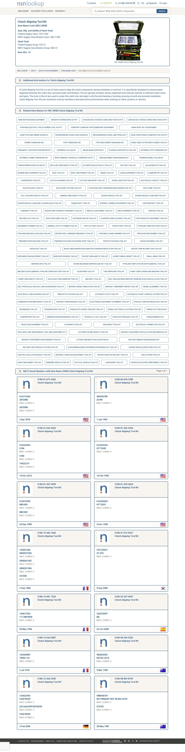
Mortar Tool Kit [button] (155, 211)
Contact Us (23, 741)
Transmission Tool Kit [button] (54, 309)
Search (92, 3)
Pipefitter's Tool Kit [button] (121, 226)
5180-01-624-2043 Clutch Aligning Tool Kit (49, 430)
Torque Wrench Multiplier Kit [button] (31, 165)
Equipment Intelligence (42, 11)
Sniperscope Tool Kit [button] (41, 264)
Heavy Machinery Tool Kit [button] (29, 362)
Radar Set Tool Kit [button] (38, 249)
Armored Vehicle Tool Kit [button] (58, 362)
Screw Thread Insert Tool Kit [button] (126, 256)
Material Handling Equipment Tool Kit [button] (73, 355)
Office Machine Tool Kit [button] (57, 218)
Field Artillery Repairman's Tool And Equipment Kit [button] (42, 332)
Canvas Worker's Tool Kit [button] (132, 173)
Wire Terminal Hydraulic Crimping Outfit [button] (74, 158)
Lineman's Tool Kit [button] (29, 211)
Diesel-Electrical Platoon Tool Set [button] (124, 309)
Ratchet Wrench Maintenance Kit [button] (144, 340)
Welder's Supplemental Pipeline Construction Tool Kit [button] (43, 271)
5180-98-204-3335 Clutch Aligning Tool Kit (126, 639)
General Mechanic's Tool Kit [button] (73, 196)
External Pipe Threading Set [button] (154, 150)
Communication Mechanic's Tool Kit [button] (34, 302)
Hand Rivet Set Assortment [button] (144, 127)
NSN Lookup (22, 71)
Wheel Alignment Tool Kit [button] (155, 287)
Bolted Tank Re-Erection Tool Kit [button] (146, 249)
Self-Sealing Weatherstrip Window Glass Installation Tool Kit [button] (137, 279)
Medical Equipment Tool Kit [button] (100, 211)
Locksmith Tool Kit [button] (73, 324)
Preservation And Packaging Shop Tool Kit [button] (74, 241)
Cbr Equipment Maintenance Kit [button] (114, 158)
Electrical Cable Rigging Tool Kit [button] (33, 294)
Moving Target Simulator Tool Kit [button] (84, 287)
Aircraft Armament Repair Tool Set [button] (121, 287)
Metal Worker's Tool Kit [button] (128, 211)
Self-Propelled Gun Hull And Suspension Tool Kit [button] (41, 287)
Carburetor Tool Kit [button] (157, 173)
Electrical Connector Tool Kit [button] (150, 324)
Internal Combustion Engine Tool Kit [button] (117, 203)
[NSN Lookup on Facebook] (129, 741)
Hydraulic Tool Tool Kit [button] (95, 317)
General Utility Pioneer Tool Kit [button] (62, 226)
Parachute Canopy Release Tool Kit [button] (86, 309)
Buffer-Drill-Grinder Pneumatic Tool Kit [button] (74, 233)
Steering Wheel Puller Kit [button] (151, 158)
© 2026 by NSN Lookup (150, 741)
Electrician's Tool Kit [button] (33, 188)
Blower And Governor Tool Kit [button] (32, 173)
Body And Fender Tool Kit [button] (83, 173)
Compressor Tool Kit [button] (30, 317)
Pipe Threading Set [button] (72, 142)
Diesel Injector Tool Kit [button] (123, 180)
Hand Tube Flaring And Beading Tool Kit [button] (148, 271)
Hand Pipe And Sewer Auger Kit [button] (34, 135)
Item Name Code (68, 71)
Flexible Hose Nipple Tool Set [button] (122, 150)
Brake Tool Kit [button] (107, 173)
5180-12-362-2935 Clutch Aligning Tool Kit (49, 680)
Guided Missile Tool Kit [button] (112, 196)
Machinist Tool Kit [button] (112, 324)
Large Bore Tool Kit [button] (114, 362)
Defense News (37, 741)
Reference (60, 11)
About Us (50, 741)
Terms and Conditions (66, 741)
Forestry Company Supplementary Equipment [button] (92, 127)
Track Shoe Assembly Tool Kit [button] (34, 324)
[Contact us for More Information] (138, 3)
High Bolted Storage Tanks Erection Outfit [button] (103, 120)
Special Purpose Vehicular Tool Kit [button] (150, 302)
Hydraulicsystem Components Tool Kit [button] (149, 362)
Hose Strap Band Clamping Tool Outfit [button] (149, 135)
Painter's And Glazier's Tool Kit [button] (116, 218)
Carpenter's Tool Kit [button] (30, 180)
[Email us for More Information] (143, 3)
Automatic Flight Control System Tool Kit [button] (147, 294)
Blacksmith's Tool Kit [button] (156, 165)
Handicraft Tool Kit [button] (80, 203)
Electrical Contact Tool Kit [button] (154, 180)
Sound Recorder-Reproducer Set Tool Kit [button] (92, 264)
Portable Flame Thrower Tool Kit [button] (114, 233)
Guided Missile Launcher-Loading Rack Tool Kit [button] (40, 203)
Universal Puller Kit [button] (66, 150)
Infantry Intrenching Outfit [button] (64, 120)
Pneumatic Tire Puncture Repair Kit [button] (34, 150)
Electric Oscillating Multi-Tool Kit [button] (34, 355)
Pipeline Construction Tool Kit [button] (152, 226)
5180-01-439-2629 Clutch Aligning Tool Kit (126, 486)
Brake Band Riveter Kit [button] (93, 150)
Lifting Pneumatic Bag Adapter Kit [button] (92, 340)
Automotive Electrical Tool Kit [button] (97, 165)
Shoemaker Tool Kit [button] (28, 309)
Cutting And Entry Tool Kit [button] (92, 180)
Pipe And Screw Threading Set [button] (110, 142)
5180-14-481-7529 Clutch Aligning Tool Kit (49, 598)
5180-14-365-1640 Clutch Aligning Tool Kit (49, 534)
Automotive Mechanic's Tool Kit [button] (93, 332)
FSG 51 (42, 44)
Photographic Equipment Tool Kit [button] (151, 218)
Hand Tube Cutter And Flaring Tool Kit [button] (149, 142)
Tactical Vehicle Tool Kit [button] (86, 362)
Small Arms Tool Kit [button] (156, 256)
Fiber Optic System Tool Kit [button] (70, 294)
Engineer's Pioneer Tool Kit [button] (30, 226)
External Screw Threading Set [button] (34, 158)
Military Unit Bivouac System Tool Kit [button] (40, 347)
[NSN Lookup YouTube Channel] (137, 741)
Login (164, 3)
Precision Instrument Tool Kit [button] (151, 233)
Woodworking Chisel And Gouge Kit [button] (71, 135)
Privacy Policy (86, 741)
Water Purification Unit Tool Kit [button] (113, 355)
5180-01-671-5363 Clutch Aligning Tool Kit (49, 381)
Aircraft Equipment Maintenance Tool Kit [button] (41, 340)
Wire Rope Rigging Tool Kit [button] (65, 256)
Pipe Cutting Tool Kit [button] (94, 226)
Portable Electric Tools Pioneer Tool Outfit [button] (41, 127)
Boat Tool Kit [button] (58, 173)
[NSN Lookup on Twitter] (133, 741)
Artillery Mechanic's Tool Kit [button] (64, 165)
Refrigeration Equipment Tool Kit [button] (33, 256)
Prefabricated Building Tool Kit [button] (33, 241)
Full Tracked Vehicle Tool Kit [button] (34, 196)
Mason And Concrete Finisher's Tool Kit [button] (63, 211)
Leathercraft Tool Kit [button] (153, 203)
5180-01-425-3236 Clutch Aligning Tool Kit (126, 430)
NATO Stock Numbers (48, 71)
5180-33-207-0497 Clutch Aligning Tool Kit (126, 598)
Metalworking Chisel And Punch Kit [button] (109, 135)
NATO (33, 71)
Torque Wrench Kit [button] (155, 317)
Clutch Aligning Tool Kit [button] (61, 180)
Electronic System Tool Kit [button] (69, 188)
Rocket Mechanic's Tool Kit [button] (95, 256)
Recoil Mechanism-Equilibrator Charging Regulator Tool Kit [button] (92, 249)
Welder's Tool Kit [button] (93, 279)
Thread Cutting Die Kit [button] (156, 309)
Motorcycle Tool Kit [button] (29, 218)
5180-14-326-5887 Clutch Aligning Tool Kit (49, 639)
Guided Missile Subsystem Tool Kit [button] (145, 347)
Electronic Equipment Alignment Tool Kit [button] (109, 302)
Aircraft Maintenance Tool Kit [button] (70, 302)
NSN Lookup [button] (23, 11)
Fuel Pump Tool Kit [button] (152, 188)
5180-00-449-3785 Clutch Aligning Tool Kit (126, 381)
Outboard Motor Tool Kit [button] (84, 218)
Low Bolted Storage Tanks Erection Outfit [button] (147, 120)
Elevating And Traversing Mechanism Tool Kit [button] (110, 188)
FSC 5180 (43, 34)
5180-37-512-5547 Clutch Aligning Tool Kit (126, 534)
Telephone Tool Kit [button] (86, 271)
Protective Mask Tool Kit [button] (115, 241)
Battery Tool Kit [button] (128, 165)
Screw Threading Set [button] (34, 142)
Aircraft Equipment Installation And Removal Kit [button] (144, 332)
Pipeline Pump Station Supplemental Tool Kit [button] (144, 264)
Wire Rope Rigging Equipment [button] (31, 120)
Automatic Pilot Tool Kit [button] (107, 294)
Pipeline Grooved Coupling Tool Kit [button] (34, 233)
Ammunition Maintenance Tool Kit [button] (63, 317)
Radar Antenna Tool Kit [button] (151, 241)
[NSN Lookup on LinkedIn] (125, 741)
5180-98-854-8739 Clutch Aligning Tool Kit (126, 680)
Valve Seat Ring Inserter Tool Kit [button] (63, 279)
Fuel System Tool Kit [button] (150, 355)
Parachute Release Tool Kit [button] (125, 317)
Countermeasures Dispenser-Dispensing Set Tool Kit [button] (92, 347)
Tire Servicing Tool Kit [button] (113, 271)
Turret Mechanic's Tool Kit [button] (30, 279)
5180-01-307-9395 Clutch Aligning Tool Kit (49, 486)
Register (152, 3)
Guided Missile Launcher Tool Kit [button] (150, 196)
